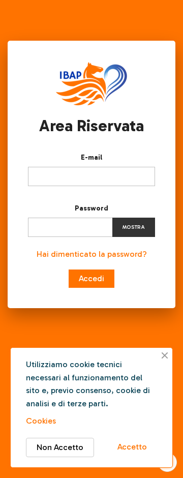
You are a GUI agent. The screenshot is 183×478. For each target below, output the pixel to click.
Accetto (132, 447)
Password (91, 208)
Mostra (134, 227)
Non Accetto (60, 447)
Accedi (91, 278)
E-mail (91, 157)
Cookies (41, 421)
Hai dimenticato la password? (92, 254)
